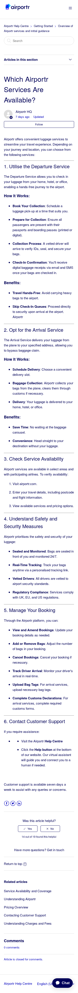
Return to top (13, 863)
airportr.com (28, 483)
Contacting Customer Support (25, 915)
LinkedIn (19, 803)
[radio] (27, 828)
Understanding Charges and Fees (28, 923)
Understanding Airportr (20, 899)
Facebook (6, 803)
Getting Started (43, 26)
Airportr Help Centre (16, 26)
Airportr (48, 741)
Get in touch (55, 849)
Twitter (13, 803)
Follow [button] (39, 124)
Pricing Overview (16, 907)
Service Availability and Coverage (27, 891)
